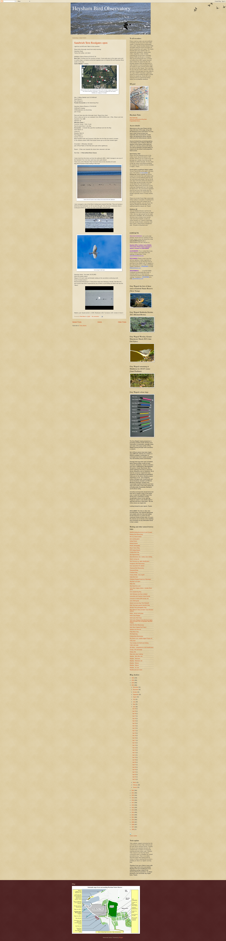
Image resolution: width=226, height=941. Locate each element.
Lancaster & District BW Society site (139, 598)
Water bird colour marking (136, 654)
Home (100, 322)
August (135, 697)
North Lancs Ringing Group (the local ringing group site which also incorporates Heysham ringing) (141, 621)
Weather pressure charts (136, 669)
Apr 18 (134, 738)
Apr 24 (134, 723)
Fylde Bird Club (134, 577)
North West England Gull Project (138, 627)
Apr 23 (134, 725)
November (136, 689)
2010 (133, 819)
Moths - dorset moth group (136, 613)
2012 (133, 815)
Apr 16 (134, 742)
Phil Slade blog (133, 634)
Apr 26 (134, 718)
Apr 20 (134, 733)
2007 (133, 827)
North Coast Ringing (135, 615)
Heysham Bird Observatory (101, 8)
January (135, 787)
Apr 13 (134, 750)
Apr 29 (134, 711)
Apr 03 (134, 774)
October (135, 692)
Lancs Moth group (134, 600)
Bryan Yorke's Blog (134, 548)
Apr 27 (134, 716)
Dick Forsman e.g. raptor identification (139, 561)
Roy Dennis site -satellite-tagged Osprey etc (141, 638)
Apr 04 (134, 772)
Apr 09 (134, 760)
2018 (133, 800)
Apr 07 (134, 764)
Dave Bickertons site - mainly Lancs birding (141, 556)
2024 (133, 682)
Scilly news (133, 640)
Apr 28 (134, 713)
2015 (133, 807)
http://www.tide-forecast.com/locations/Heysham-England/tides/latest (138, 119)
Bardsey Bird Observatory (136, 534)
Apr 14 (134, 747)
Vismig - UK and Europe (136, 649)
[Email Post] (102, 316)
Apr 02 (134, 777)
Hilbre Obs (132, 583)
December (136, 687)
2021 (133, 793)
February (135, 785)
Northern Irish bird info (135, 629)
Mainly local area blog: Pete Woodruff (139, 603)
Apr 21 (134, 730)
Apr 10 (134, 757)
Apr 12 (134, 752)
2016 (133, 805)
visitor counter (133, 835)
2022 (133, 790)
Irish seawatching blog (135, 591)
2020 (133, 795)
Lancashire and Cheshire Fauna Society (140, 596)
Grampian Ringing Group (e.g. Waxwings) (140, 579)
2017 (133, 802)
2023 (133, 685)
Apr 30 (134, 708)
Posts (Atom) (83, 325)
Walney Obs (133, 652)
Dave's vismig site (134, 559)
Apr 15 (134, 745)
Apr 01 (134, 779)
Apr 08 (134, 762)
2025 (133, 680)
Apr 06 (134, 767)
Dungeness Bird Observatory (137, 563)
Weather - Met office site (136, 656)
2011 (133, 817)
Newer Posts (76, 322)
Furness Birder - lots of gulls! (137, 574)
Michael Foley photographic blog (138, 607)
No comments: (96, 316)
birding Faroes (133, 541)
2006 (133, 829)
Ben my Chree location (135, 536)
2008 (133, 824)
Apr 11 (134, 755)
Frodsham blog (133, 572)
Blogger (121, 937)
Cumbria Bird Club (134, 552)
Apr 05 (134, 769)
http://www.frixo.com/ (135, 586)
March (134, 782)
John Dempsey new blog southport (138, 594)
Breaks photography (135, 545)
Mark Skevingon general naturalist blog (140, 605)
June (134, 702)
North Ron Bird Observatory (137, 625)
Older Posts (122, 322)
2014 (133, 810)
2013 (133, 812)
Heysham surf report (135, 581)
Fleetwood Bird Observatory (137, 568)
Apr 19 (134, 735)
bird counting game (134, 539)
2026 (133, 678)
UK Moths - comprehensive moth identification (141, 647)
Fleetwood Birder (134, 570)
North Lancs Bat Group (136, 617)
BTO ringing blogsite (135, 550)
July (134, 699)
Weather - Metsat (134, 665)
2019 (133, 797)
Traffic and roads (134, 645)
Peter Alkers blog (134, 631)
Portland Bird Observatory (136, 636)
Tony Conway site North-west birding (139, 643)
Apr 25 (134, 721)
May (134, 704)
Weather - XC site (134, 667)
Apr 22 (134, 728)
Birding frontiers (134, 543)
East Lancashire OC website (137, 565)
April (134, 706)
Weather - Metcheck (135, 658)
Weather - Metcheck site (136, 660)
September (136, 694)
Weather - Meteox (134, 663)
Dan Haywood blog (134, 554)
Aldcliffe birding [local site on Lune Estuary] (141, 532)
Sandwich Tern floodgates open (90, 42)
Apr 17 (134, 740)
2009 (133, 822)
